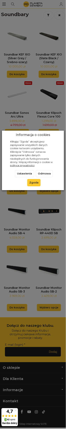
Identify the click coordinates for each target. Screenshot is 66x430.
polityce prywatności (22, 165)
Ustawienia (24, 173)
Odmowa (44, 173)
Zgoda (33, 182)
